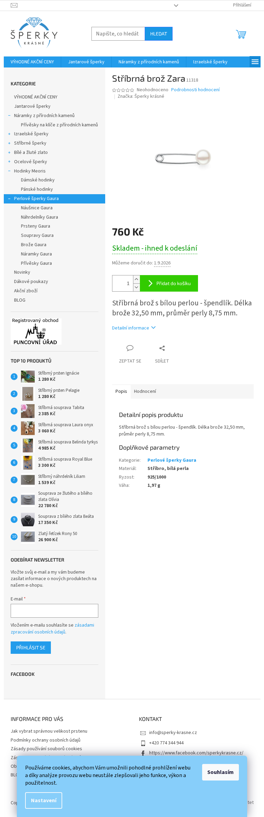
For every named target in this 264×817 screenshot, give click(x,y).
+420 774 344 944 (166, 743)
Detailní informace (130, 328)
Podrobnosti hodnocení (195, 90)
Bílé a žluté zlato (31, 152)
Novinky (22, 272)
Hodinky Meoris (30, 171)
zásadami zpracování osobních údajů (52, 629)
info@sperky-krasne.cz (173, 732)
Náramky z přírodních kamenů (44, 115)
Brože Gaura (33, 244)
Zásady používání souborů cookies (46, 748)
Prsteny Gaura (35, 226)
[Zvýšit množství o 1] (136, 279)
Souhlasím (220, 772)
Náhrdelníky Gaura (39, 217)
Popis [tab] (121, 391)
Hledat (158, 33)
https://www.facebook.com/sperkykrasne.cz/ (196, 753)
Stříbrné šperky (30, 143)
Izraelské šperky (31, 133)
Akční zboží (25, 290)
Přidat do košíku (173, 283)
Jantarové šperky (32, 106)
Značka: (141, 96)
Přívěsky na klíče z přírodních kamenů (59, 125)
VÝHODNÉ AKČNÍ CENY (35, 97)
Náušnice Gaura (37, 208)
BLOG (19, 300)
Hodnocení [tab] (145, 391)
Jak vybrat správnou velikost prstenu (49, 731)
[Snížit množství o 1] (136, 287)
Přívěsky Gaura (36, 263)
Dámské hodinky (38, 180)
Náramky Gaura (36, 254)
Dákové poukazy (31, 281)
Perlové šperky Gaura (36, 198)
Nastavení (43, 800)
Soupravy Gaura (37, 235)
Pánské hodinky (37, 189)
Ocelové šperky (30, 161)
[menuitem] (32, 61)
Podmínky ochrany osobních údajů (45, 740)
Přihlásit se (30, 647)
